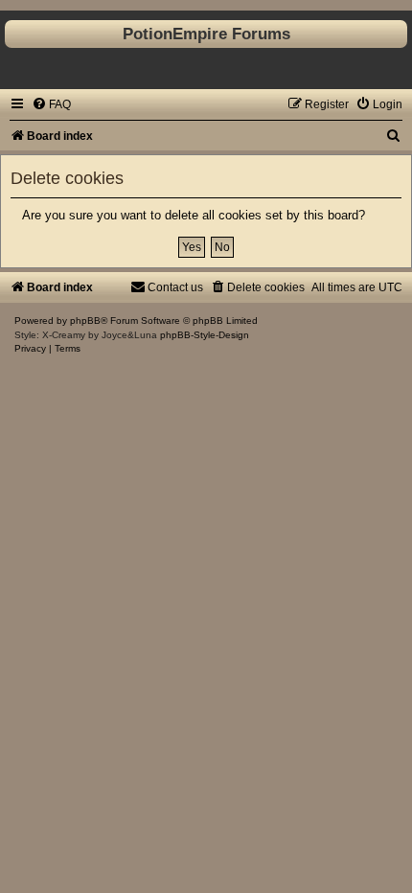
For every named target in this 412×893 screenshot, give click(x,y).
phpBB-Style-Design (204, 335)
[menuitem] (51, 104)
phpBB (85, 320)
